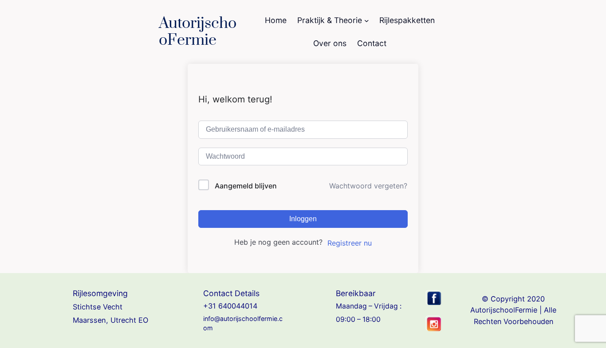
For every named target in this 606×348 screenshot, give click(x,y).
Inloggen (303, 219)
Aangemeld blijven (246, 185)
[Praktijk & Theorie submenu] (366, 20)
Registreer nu (349, 243)
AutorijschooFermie (197, 32)
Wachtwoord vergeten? (368, 185)
